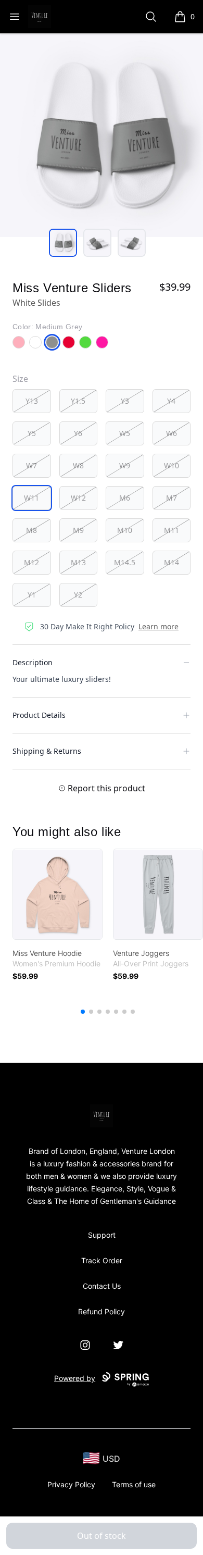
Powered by (74, 1378)
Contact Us (102, 1286)
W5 (124, 433)
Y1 (32, 595)
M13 (78, 562)
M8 (31, 530)
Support (102, 1234)
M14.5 (124, 562)
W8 (78, 465)
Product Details (39, 715)
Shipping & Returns (46, 751)
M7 (171, 498)
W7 (31, 465)
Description (32, 662)
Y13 (32, 401)
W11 (31, 498)
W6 (171, 433)
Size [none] (20, 378)
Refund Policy (101, 1311)
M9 (78, 530)
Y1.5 (78, 401)
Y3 (125, 401)
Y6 (78, 433)
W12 (78, 498)
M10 (124, 530)
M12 (31, 562)
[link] (57, 894)
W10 (171, 465)
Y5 (32, 433)
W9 (124, 465)
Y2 (78, 595)
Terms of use (134, 1484)
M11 (171, 530)
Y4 (171, 401)
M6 (124, 498)
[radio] (31, 401)
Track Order (101, 1260)
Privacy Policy (71, 1484)
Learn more (158, 626)
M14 (171, 562)
